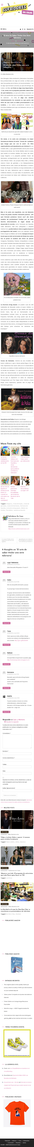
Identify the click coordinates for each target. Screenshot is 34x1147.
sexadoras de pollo (19, 510)
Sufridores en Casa (16, 62)
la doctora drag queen (13, 508)
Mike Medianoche (13, 834)
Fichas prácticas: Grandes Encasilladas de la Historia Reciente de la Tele (15, 492)
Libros (24, 1142)
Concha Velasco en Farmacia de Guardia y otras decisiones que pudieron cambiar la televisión (15, 465)
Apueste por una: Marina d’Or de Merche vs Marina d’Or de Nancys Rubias (25, 540)
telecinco (23, 842)
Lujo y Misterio (12, 563)
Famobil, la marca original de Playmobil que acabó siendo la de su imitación (17, 1085)
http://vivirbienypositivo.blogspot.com (18, 660)
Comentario (7, 733)
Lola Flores (9, 878)
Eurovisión (11, 1142)
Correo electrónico (9, 758)
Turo (9, 631)
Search (29, 29)
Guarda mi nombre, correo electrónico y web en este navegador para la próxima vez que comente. (17, 782)
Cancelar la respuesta (12, 722)
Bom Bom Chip (10, 914)
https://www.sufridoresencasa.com (18, 529)
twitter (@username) (9, 788)
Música (14, 1140)
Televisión (7, 1140)
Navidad (18, 914)
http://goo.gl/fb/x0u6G (21, 640)
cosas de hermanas (13, 506)
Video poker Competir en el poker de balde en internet (18, 996)
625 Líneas (7, 60)
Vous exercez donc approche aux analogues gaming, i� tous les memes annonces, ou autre (18, 1016)
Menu (4, 29)
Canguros (9, 504)
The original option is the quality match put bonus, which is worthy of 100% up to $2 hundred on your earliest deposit (18, 987)
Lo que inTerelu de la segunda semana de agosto (8, 540)
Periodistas (9, 510)
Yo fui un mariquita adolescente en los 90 (5, 460)
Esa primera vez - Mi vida (11, 1082)
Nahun (9, 653)
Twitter (5, 764)
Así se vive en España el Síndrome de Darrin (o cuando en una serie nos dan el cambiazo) (5, 493)
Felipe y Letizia (10, 842)
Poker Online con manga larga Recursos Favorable (16, 1003)
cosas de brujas (17, 504)
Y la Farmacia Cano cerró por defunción (25, 459)
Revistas (18, 1142)
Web (4, 771)
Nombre (5, 751)
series (17, 842)
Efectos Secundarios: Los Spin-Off (25, 488)
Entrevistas (26, 1140)
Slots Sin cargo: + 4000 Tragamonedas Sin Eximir (16, 1009)
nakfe (9, 696)
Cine (20, 1140)
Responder (7, 572)
